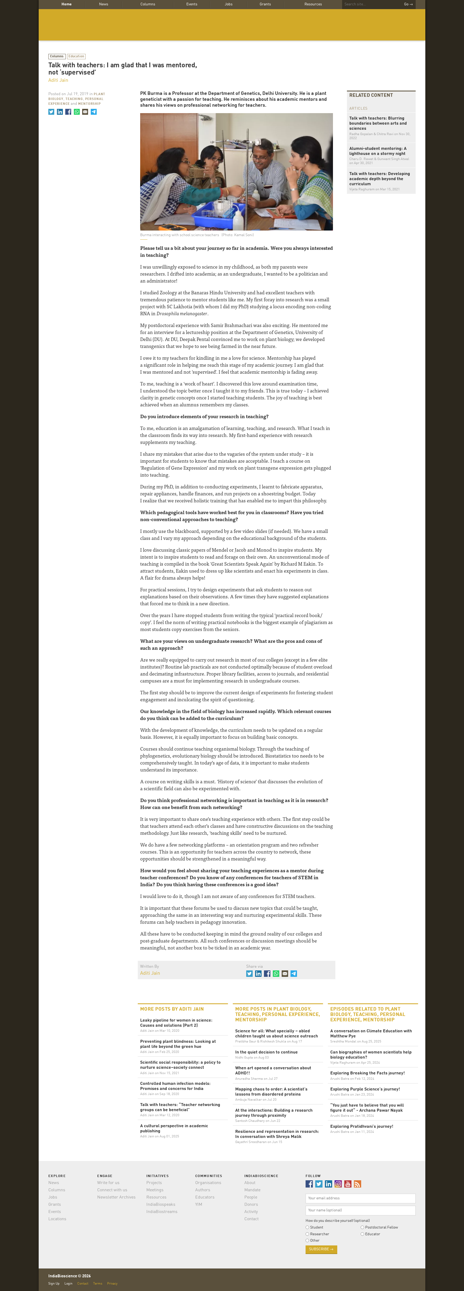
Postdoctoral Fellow (381, 1227)
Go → (408, 4)
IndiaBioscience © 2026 (69, 1276)
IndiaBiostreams (161, 1212)
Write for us (108, 1183)
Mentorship (89, 104)
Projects (154, 1183)
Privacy (112, 1283)
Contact (251, 1219)
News (103, 4)
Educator (372, 1234)
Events (191, 4)
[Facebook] (68, 112)
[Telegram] (93, 112)
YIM (198, 1205)
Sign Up (54, 1283)
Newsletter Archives (116, 1197)
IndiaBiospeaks (160, 1205)
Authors (202, 1190)
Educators (205, 1197)
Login (68, 1283)
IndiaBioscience (232, 24)
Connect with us (112, 1190)
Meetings (155, 1190)
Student (316, 1227)
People (250, 1197)
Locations (57, 1219)
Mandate (252, 1190)
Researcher (319, 1234)
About (249, 1183)
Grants (265, 4)
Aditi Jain (58, 80)
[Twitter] (51, 112)
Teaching (74, 99)
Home (66, 4)
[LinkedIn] (60, 112)
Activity (251, 1212)
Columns (147, 4)
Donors (251, 1205)
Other (315, 1240)
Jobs (229, 4)
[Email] (85, 112)
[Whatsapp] (76, 112)
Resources (313, 4)
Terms (97, 1283)
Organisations (208, 1183)
